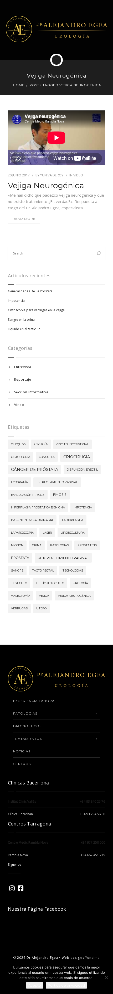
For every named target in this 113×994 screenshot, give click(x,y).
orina (37, 545)
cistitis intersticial (72, 444)
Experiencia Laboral (35, 701)
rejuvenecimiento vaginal (63, 558)
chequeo (18, 444)
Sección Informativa (31, 392)
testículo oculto (50, 583)
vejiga (44, 596)
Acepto (34, 985)
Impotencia (16, 300)
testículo (19, 583)
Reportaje (22, 379)
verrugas (19, 608)
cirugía (41, 444)
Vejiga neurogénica (46, 185)
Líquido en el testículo (24, 329)
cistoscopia (20, 457)
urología (80, 583)
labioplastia (72, 520)
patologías (59, 545)
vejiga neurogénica (74, 596)
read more (24, 219)
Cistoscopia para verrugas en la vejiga (36, 310)
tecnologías (73, 570)
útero (41, 608)
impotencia (83, 507)
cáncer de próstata (34, 469)
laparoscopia (22, 532)
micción (17, 545)
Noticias (21, 751)
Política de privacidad (66, 985)
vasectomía (20, 596)
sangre (17, 570)
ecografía (19, 482)
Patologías (25, 713)
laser (47, 532)
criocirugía (76, 457)
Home (18, 85)
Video (78, 175)
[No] (106, 977)
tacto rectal (43, 570)
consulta (47, 457)
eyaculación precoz (27, 495)
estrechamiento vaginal (57, 482)
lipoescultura (73, 532)
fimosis (59, 495)
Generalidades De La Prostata (30, 291)
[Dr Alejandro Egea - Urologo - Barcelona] (56, 29)
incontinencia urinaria (32, 520)
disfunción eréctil (82, 469)
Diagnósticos (27, 726)
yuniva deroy (51, 175)
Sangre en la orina (21, 319)
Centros (22, 764)
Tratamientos (27, 739)
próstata (20, 558)
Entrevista (22, 367)
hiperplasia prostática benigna (38, 507)
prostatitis (87, 545)
